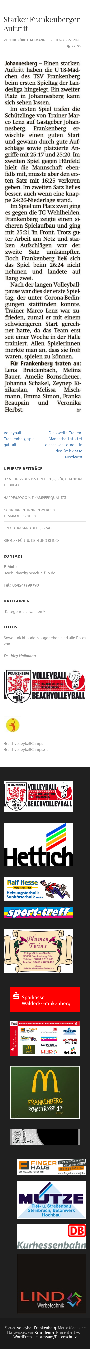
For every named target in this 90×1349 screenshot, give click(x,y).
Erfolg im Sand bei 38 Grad (28, 528)
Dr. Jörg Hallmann (29, 40)
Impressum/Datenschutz (55, 1336)
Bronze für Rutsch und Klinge (32, 540)
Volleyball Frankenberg (36, 1327)
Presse (77, 46)
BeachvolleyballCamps (23, 743)
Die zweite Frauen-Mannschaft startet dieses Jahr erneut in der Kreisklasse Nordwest (63, 444)
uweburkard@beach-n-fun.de (30, 572)
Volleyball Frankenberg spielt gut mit (20, 438)
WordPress (23, 1336)
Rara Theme (44, 1332)
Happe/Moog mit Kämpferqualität (35, 497)
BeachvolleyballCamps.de (26, 749)
